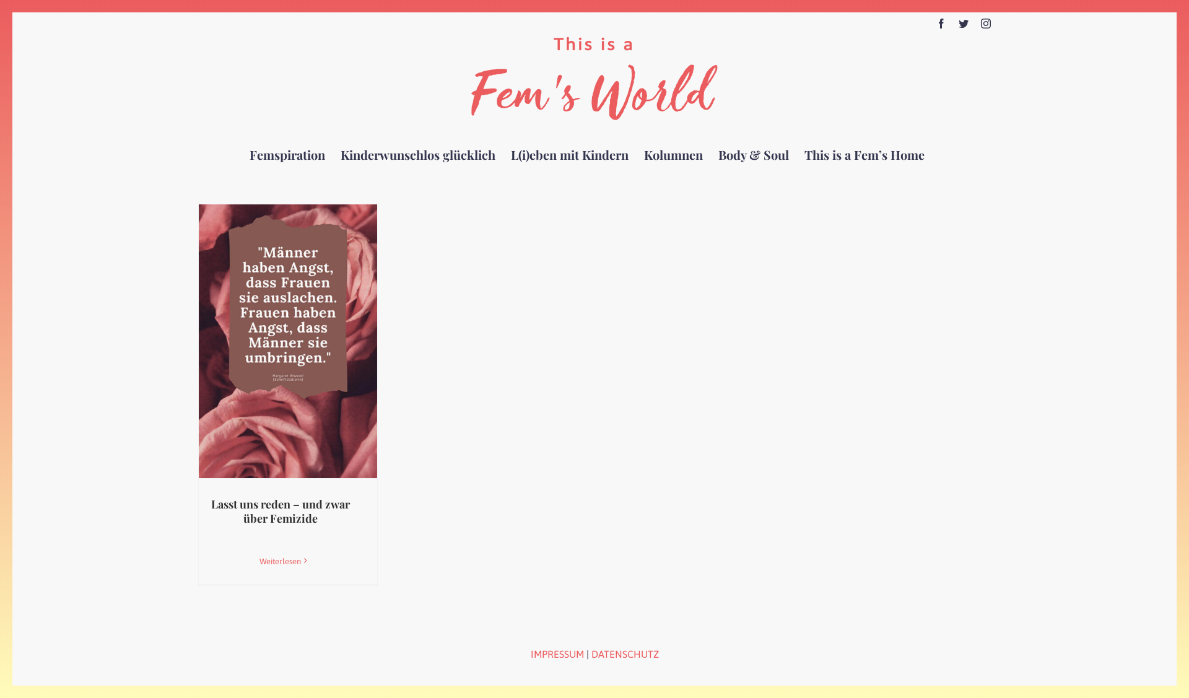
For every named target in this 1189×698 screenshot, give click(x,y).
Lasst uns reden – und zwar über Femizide (280, 511)
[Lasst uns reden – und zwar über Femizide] (288, 341)
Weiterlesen (280, 561)
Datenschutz (625, 654)
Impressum (557, 654)
